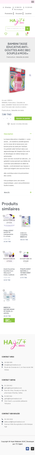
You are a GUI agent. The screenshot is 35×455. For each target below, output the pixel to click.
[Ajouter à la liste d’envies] (4, 216)
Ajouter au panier (23, 118)
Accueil (4, 100)
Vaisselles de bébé (22, 57)
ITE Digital (18, 444)
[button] (30, 75)
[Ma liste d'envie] (5, 34)
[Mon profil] (17, 34)
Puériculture (11, 57)
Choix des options (8, 320)
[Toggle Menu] (32, 2)
